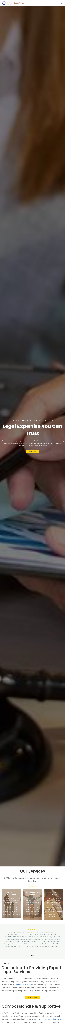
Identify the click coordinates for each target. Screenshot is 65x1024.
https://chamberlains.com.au (50, 1019)
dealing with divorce (24, 985)
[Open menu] (61, 3)
